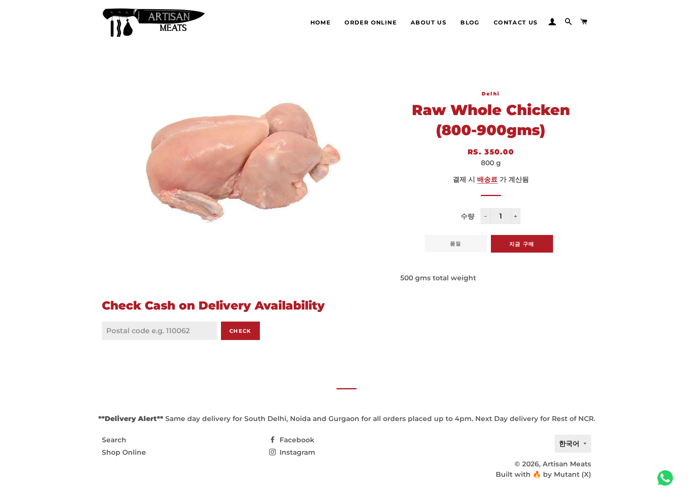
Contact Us (516, 22)
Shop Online (124, 452)
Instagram (296, 452)
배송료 (487, 179)
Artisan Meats (567, 464)
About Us (428, 22)
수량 (467, 216)
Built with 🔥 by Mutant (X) (543, 474)
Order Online (370, 22)
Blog (470, 22)
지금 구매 (522, 244)
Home (320, 22)
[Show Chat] (667, 478)
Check (240, 331)
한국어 (569, 443)
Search (114, 440)
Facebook (296, 440)
